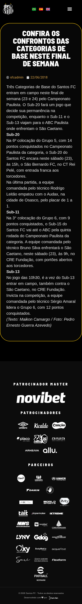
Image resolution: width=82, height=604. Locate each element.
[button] (69, 9)
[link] (14, 9)
